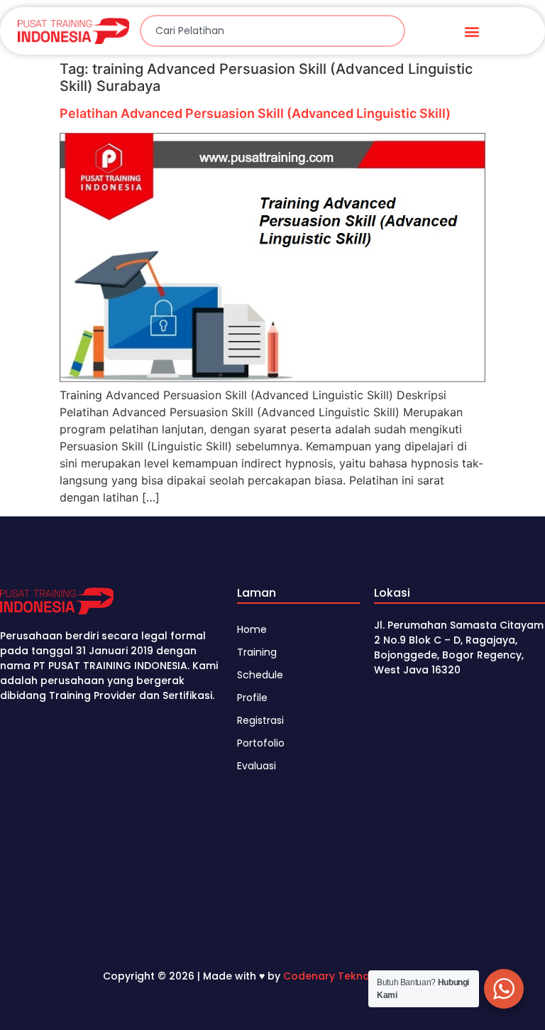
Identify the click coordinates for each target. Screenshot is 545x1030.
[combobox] (272, 31)
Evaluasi (256, 766)
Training (257, 652)
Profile (252, 697)
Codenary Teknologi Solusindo (362, 976)
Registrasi (260, 720)
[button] (471, 31)
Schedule (260, 675)
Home (252, 629)
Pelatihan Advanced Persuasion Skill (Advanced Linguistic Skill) (255, 113)
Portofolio (261, 743)
